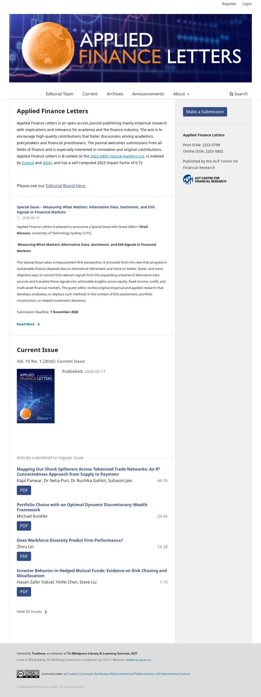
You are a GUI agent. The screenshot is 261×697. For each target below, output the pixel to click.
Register (229, 3)
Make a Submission (205, 111)
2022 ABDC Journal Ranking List (117, 156)
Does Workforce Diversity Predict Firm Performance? (70, 540)
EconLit (28, 162)
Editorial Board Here (65, 185)
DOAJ (47, 162)
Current (90, 94)
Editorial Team (59, 94)
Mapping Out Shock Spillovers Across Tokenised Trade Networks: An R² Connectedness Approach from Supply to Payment (88, 471)
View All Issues (29, 611)
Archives (115, 94)
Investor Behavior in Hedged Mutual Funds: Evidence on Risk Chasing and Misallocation (92, 573)
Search (240, 94)
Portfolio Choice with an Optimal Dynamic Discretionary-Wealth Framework (82, 507)
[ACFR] (204, 183)
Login (247, 3)
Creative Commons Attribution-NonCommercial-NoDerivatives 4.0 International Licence (128, 674)
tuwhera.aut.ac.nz (138, 660)
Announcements (148, 94)
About (179, 94)
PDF (24, 490)
